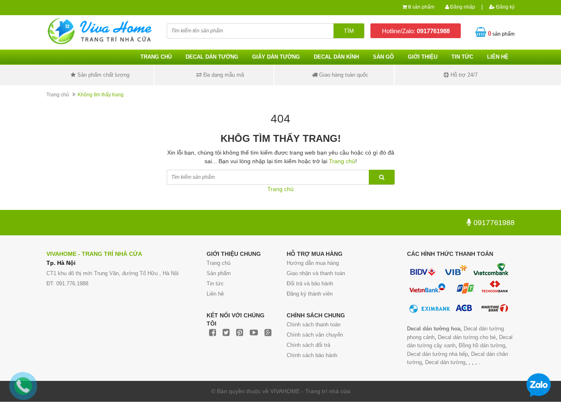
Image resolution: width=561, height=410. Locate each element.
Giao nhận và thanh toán (316, 273)
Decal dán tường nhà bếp (437, 354)
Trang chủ (218, 263)
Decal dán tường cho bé (467, 337)
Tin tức (215, 283)
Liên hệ (497, 57)
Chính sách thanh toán (313, 324)
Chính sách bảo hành (312, 355)
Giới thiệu (422, 57)
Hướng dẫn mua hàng (313, 263)
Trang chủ (156, 57)
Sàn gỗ (383, 57)
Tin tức (462, 57)
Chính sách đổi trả (308, 345)
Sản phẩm (219, 273)
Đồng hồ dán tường (482, 345)
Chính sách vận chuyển (315, 335)
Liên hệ (215, 294)
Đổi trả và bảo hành (310, 283)
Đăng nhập (462, 7)
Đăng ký (505, 7)
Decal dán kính (336, 57)
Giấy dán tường (276, 57)
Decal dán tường (212, 57)
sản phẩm (421, 7)
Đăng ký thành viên (310, 294)
